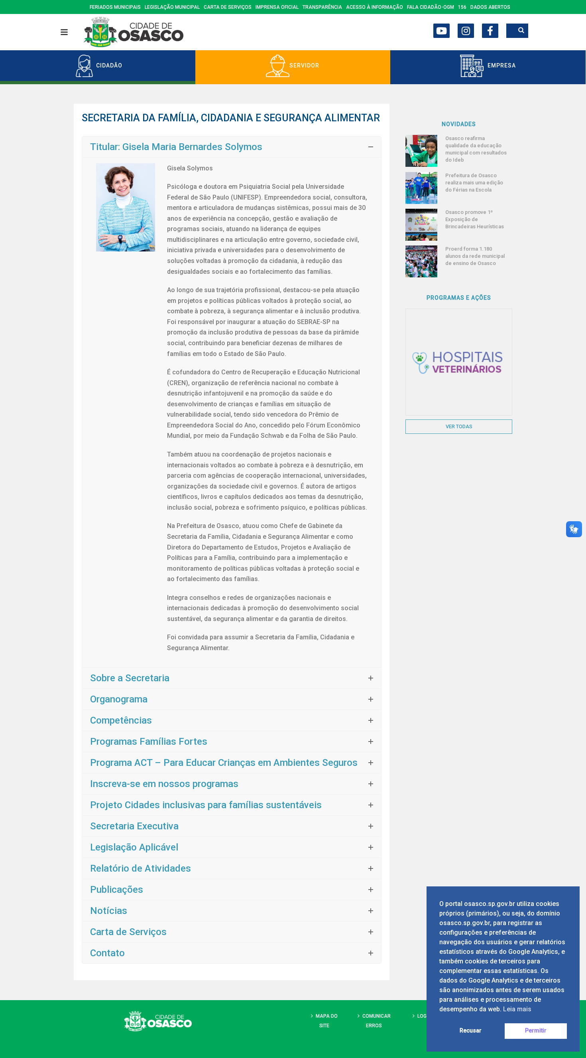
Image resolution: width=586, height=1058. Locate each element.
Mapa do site (327, 1020)
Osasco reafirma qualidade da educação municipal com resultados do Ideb (476, 149)
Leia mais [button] (517, 1009)
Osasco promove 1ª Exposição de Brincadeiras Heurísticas (474, 219)
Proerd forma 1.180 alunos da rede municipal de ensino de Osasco (475, 256)
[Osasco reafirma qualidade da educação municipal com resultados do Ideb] (421, 151)
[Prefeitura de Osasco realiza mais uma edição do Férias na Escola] (421, 188)
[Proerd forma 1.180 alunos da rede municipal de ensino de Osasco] (421, 261)
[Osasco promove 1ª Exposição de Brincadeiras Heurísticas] (421, 225)
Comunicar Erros (376, 1020)
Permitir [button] (536, 1030)
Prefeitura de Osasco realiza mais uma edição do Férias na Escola (474, 182)
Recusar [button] (471, 1030)
